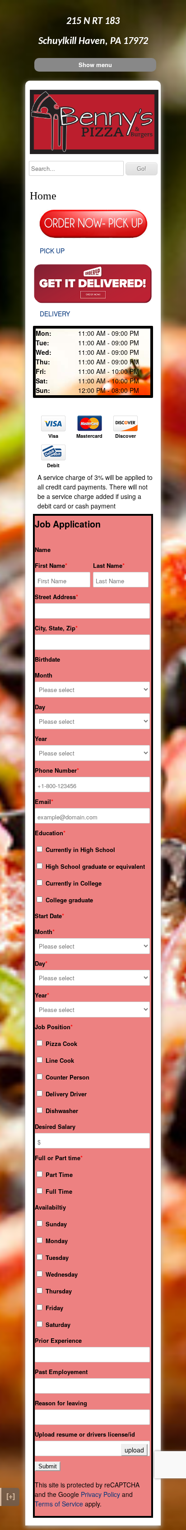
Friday (53, 1307)
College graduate (68, 900)
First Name (50, 566)
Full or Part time (57, 1158)
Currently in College (73, 883)
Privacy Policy (100, 1494)
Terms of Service (59, 1503)
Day (40, 707)
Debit (53, 465)
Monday (56, 1240)
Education (49, 833)
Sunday (55, 1224)
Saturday (57, 1324)
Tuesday (56, 1257)
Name (43, 550)
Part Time (58, 1174)
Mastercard (89, 436)
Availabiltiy (50, 1207)
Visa (53, 436)
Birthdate (47, 659)
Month (43, 675)
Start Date (48, 916)
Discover (125, 436)
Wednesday (61, 1274)
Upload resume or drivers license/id (85, 1434)
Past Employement (61, 1372)
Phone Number (56, 770)
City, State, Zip (55, 628)
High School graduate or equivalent (94, 866)
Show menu (95, 64)
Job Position (52, 1027)
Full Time (58, 1191)
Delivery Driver (65, 1093)
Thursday (58, 1291)
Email (43, 802)
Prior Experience (58, 1340)
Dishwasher (61, 1110)
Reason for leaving (61, 1403)
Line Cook (59, 1060)
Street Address (55, 597)
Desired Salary (55, 1127)
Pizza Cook (60, 1043)
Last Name (107, 566)
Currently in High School (79, 849)
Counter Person (66, 1077)
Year (41, 739)
